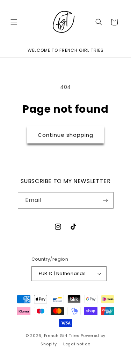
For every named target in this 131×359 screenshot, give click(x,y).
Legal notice (76, 344)
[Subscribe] (105, 200)
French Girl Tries (62, 335)
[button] (14, 22)
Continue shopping (65, 135)
